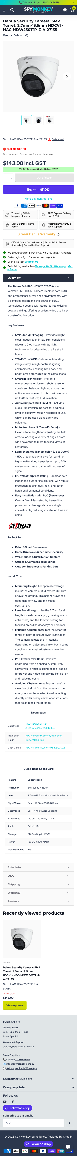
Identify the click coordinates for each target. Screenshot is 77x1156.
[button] (4, 2)
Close (38, 1079)
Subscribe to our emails (18, 1115)
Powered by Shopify (60, 1136)
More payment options (38, 198)
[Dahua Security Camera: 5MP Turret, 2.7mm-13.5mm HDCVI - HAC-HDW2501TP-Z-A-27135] (22, 939)
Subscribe (70, 1123)
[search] (12, 10)
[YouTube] (4, 1102)
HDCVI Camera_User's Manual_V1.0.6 (45, 747)
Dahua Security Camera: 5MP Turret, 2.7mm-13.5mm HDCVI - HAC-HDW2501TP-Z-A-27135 (22, 973)
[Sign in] (65, 10)
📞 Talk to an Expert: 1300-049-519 (39, 2)
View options (14, 1005)
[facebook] (12, 1102)
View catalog (5, 10)
